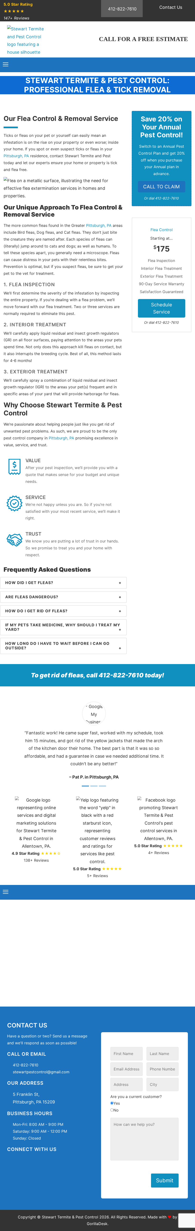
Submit (164, 1180)
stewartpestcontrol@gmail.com (41, 1071)
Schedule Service (161, 308)
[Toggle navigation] (5, 64)
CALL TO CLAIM (161, 187)
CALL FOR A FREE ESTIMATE (143, 39)
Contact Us (170, 7)
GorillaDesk (97, 1223)
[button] (176, 741)
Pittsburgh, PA (16, 155)
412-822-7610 (122, 8)
